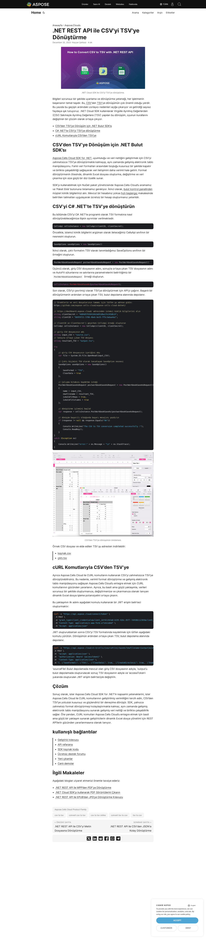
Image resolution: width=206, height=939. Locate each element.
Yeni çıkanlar (65, 758)
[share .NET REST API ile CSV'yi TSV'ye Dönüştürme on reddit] (101, 839)
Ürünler (85, 4)
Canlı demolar (66, 763)
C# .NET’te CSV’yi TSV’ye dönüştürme (77, 130)
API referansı (65, 744)
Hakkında (133, 4)
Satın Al (96, 4)
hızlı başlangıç (129, 193)
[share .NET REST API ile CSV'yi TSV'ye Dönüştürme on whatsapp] (112, 839)
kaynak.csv (64, 553)
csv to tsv (59, 815)
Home (36, 13)
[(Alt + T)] (43, 12)
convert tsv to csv (119, 815)
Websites (120, 4)
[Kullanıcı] (172, 4)
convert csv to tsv (77, 815)
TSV (99, 102)
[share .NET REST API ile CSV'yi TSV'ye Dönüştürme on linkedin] (95, 839)
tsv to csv (137, 815)
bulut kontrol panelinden (138, 189)
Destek (108, 4)
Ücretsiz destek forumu (71, 753)
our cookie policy (183, 914)
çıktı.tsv (62, 558)
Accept (177, 920)
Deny (188, 928)
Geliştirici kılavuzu (68, 739)
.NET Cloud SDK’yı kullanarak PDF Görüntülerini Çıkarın (87, 792)
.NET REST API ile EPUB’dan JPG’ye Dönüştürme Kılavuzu (89, 797)
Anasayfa (57, 25)
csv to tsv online (98, 815)
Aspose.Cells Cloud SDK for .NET (72, 158)
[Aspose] (38, 4)
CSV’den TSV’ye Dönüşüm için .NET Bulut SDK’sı (83, 125)
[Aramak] (179, 4)
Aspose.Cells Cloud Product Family (70, 809)
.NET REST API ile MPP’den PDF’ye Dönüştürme (83, 787)
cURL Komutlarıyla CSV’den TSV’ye (75, 135)
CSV (88, 102)
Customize (166, 928)
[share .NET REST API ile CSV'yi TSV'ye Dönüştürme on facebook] (106, 839)
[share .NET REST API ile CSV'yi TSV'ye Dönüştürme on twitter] (89, 839)
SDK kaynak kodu (68, 749)
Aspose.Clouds (72, 25)
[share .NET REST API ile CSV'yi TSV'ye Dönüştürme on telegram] (118, 839)
